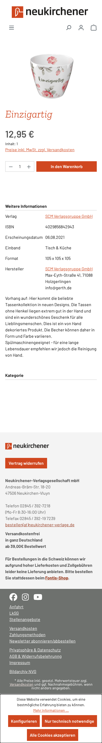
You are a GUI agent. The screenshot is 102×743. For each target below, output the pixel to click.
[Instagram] (27, 596)
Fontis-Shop (56, 577)
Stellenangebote (24, 619)
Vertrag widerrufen (26, 463)
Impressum (19, 662)
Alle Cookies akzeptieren (52, 734)
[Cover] (51, 74)
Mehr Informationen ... (51, 710)
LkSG (14, 612)
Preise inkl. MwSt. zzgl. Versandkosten (40, 149)
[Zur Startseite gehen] (51, 12)
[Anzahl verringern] (10, 166)
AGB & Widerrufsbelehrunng (35, 656)
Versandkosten (23, 628)
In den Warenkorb (67, 166)
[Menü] (11, 27)
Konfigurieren (24, 721)
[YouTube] (39, 596)
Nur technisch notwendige (69, 721)
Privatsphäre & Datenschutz (35, 649)
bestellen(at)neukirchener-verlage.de (40, 524)
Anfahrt (16, 606)
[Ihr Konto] (81, 27)
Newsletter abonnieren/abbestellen (42, 640)
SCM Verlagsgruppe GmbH (69, 216)
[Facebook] (15, 596)
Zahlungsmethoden (27, 634)
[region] (51, 74)
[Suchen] (68, 27)
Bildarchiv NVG (22, 671)
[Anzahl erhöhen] (29, 166)
